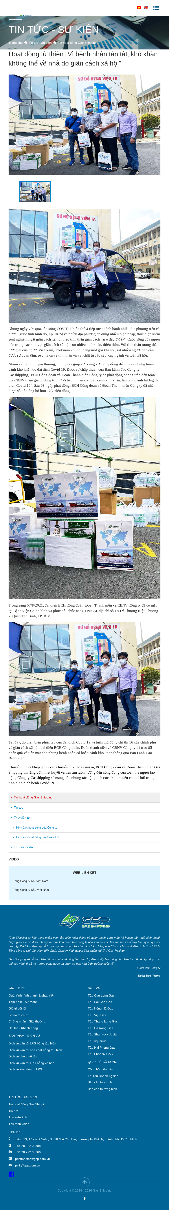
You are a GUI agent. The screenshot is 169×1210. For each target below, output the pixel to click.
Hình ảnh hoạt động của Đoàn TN (37, 837)
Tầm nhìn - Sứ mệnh (23, 1002)
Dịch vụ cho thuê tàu (23, 1056)
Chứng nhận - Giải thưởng (27, 1021)
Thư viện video (24, 847)
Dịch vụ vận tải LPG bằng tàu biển (32, 1043)
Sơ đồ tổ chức (18, 1015)
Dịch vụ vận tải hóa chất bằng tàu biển (35, 1050)
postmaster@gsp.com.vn (32, 1159)
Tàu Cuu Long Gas (101, 995)
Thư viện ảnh (22, 817)
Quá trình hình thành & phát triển (32, 995)
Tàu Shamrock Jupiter (103, 1034)
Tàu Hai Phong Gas (101, 1047)
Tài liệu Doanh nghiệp (103, 1076)
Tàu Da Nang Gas (100, 1028)
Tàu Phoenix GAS (100, 1054)
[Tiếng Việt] (139, 7)
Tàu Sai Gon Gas (100, 1002)
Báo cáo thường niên (102, 1089)
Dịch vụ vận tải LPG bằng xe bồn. (32, 1063)
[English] (146, 7)
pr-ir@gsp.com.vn (27, 1165)
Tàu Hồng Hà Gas (100, 1008)
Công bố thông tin (100, 1069)
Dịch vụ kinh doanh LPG (25, 1069)
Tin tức (18, 807)
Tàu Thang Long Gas (103, 1021)
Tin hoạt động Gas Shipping (33, 797)
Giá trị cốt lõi (17, 1008)
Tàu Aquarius (97, 1041)
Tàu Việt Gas (97, 1015)
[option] (84, 125)
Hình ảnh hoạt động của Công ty (36, 827)
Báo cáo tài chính (100, 1082)
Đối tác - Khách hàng (23, 1028)
